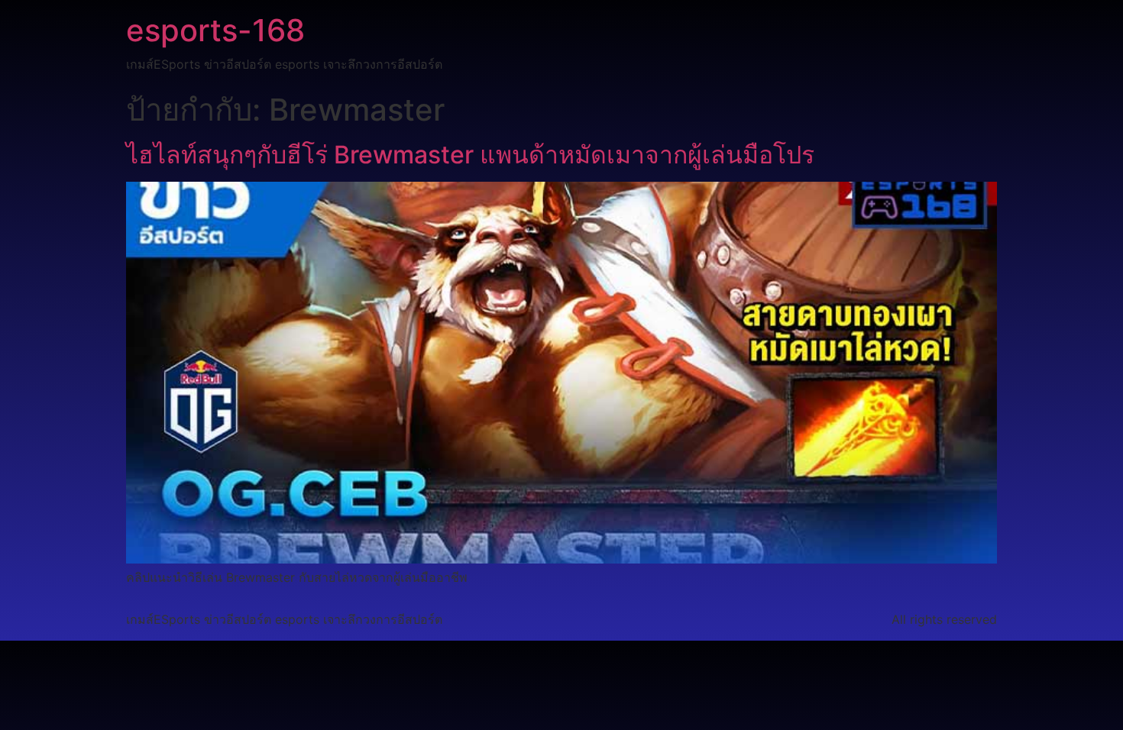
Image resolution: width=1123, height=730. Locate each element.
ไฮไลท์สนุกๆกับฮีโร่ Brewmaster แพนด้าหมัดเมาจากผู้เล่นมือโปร (470, 155)
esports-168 (215, 30)
